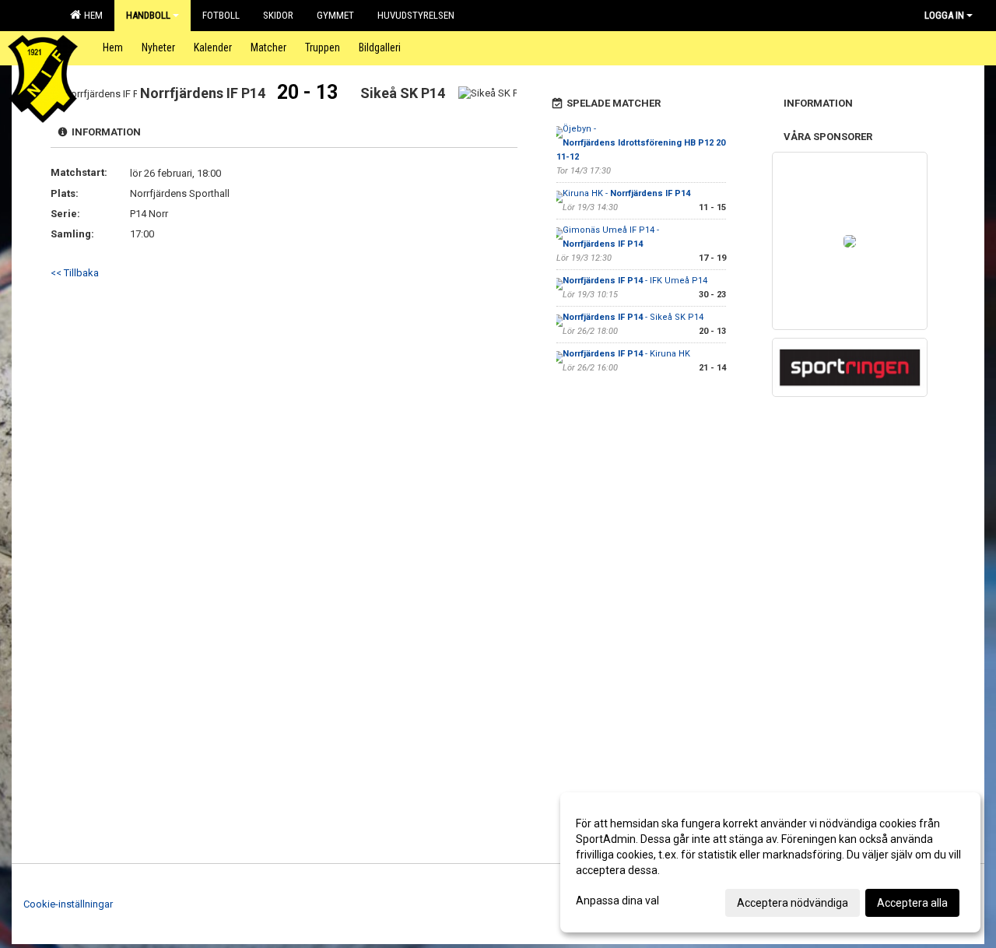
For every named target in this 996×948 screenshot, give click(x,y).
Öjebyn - (640, 143)
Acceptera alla (912, 903)
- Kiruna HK (626, 354)
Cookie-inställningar (68, 904)
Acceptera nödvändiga (792, 903)
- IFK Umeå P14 (635, 281)
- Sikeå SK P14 (633, 317)
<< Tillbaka (75, 273)
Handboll (148, 15)
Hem (91, 15)
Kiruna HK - (626, 193)
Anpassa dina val (617, 900)
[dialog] (770, 862)
